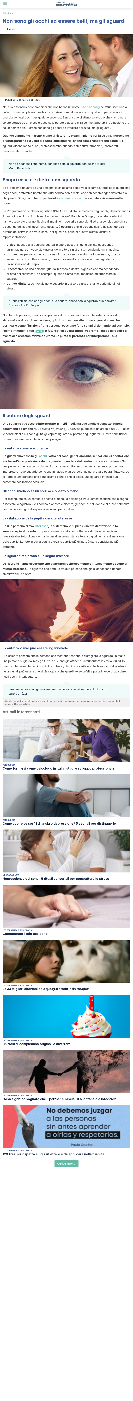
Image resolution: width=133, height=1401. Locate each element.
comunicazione (70, 198)
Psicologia (8, 13)
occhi (43, 456)
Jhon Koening (91, 107)
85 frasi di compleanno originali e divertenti (37, 1044)
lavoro (39, 330)
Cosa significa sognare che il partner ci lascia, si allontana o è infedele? (59, 1099)
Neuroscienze (11, 875)
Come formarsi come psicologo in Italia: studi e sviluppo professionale (58, 768)
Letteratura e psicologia (18, 930)
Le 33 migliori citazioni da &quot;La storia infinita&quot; (47, 989)
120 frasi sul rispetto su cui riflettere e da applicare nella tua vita (53, 1154)
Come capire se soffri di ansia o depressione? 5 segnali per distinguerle (59, 823)
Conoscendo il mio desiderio (25, 934)
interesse (41, 526)
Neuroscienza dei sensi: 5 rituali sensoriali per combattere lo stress (56, 879)
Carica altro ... (66, 1163)
